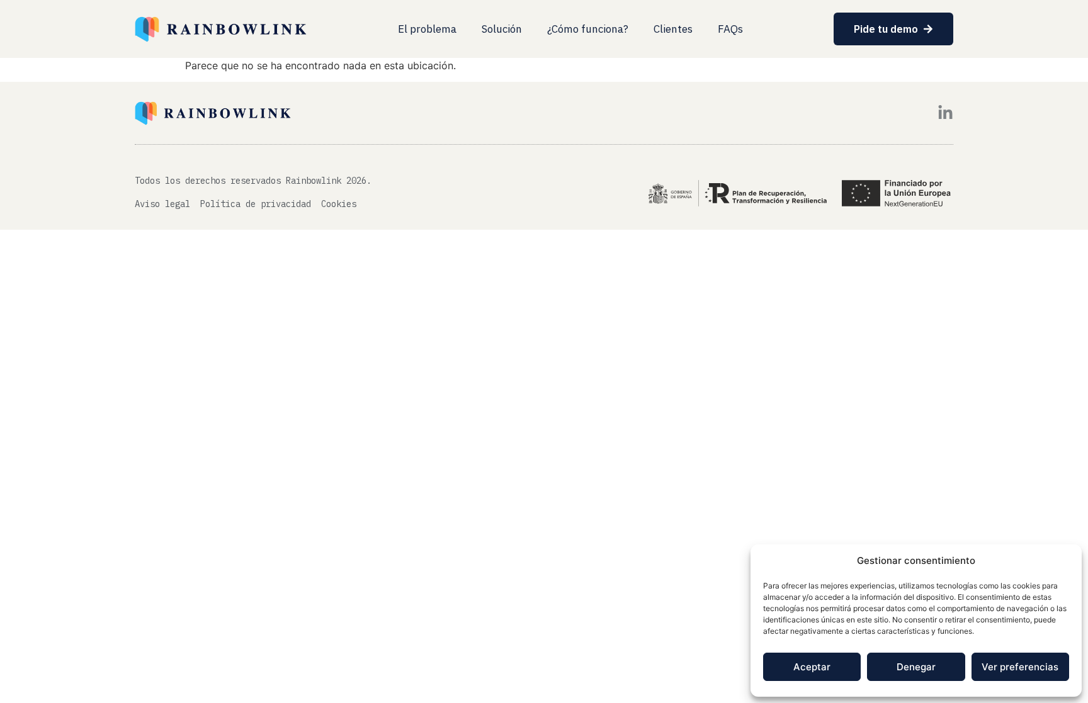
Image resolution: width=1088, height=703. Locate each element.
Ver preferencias (1020, 667)
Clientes (673, 29)
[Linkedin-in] (945, 113)
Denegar (916, 667)
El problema (427, 29)
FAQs (730, 29)
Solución (502, 29)
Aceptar (811, 667)
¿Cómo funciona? (587, 29)
